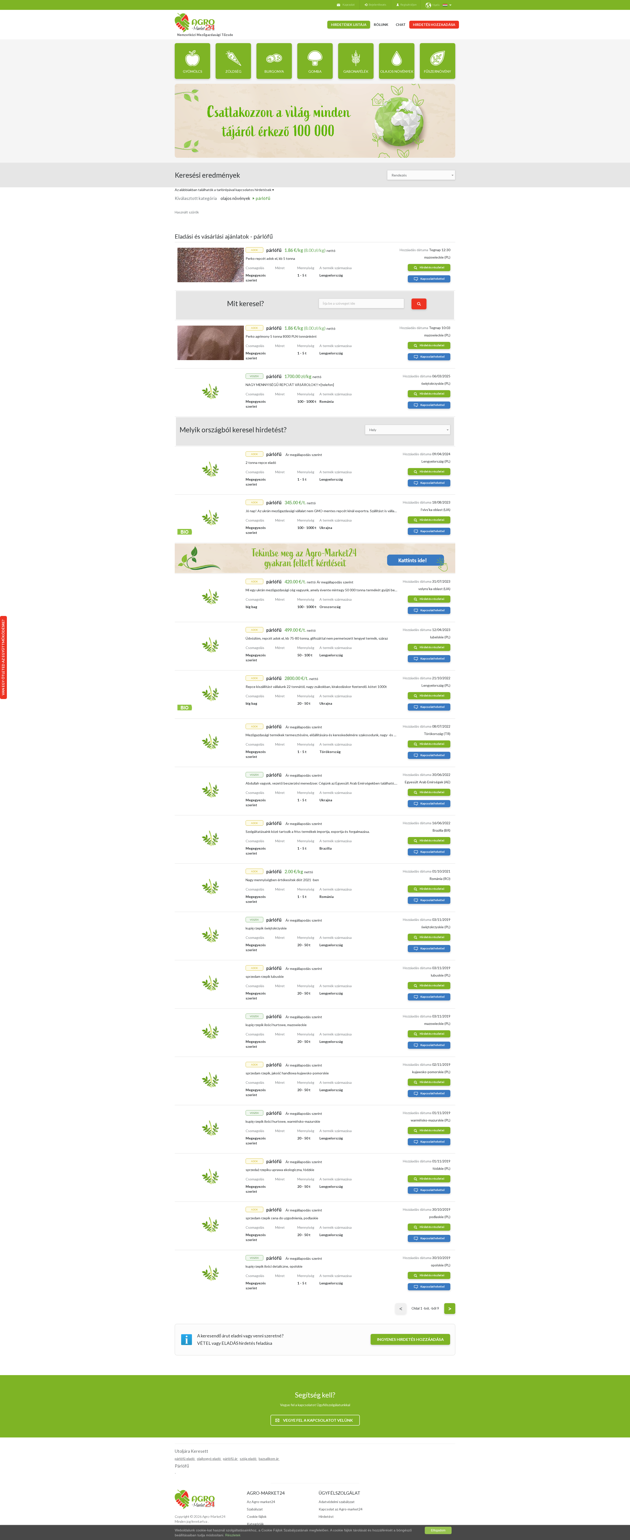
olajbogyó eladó (209, 1458)
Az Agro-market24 (261, 1502)
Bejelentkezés (376, 4)
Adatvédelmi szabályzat (337, 1502)
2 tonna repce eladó (261, 462)
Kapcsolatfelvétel (432, 278)
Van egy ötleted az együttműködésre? (3, 657)
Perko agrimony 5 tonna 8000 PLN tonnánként (281, 336)
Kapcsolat (349, 4)
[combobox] (421, 175)
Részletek (232, 1535)
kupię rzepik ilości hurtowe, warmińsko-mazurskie (283, 1121)
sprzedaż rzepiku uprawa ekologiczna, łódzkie (280, 1170)
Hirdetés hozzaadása (434, 24)
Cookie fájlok (257, 1516)
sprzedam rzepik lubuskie (265, 976)
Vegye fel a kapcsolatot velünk (318, 1420)
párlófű (263, 198)
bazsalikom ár (269, 1458)
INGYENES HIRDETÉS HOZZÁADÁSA (410, 1339)
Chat (401, 24)
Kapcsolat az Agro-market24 (340, 1509)
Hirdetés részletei (432, 267)
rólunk (381, 24)
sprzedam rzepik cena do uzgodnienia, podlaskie (282, 1218)
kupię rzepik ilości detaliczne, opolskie (274, 1266)
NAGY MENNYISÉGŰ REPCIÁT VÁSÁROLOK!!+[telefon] (290, 385)
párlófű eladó (185, 1458)
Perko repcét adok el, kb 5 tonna (270, 258)
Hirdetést (326, 1516)
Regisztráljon (408, 4)
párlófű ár (230, 1458)
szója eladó (248, 1458)
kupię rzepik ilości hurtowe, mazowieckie (276, 1025)
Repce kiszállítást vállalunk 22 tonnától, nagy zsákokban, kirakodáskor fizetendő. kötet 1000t (316, 686)
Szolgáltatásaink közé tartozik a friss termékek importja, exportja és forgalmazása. (308, 831)
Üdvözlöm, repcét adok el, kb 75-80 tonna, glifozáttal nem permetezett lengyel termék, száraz (317, 638)
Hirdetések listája (348, 24)
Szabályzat (255, 1509)
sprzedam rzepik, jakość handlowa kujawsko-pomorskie (287, 1073)
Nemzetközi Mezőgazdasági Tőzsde (205, 35)
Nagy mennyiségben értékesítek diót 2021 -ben (282, 880)
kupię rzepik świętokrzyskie (266, 928)
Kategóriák (255, 1524)
